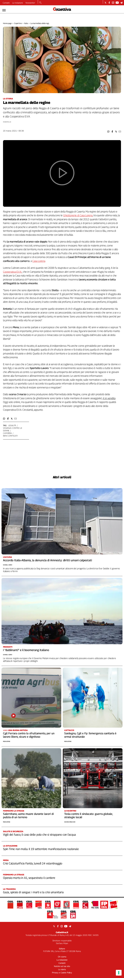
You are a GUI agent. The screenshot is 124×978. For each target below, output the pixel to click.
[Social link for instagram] (113, 3)
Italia (26, 23)
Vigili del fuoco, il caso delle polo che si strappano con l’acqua (39, 834)
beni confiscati (10, 435)
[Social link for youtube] (117, 3)
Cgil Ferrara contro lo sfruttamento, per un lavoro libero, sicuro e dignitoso (28, 735)
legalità (12, 425)
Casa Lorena (38, 261)
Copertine (18, 23)
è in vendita (109, 398)
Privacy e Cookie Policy (62, 972)
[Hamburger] (4, 10)
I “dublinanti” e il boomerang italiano (26, 650)
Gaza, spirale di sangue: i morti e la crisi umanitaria (33, 892)
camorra (7, 433)
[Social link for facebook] (109, 3)
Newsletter (30, 3)
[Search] (40, 3)
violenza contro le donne (12, 429)
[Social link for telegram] (121, 3)
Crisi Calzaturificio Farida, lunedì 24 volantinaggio (32, 863)
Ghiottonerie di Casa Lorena (78, 215)
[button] (108, 131)
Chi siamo (62, 956)
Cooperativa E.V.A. (12, 271)
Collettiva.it (62, 932)
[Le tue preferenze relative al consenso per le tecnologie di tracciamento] (119, 973)
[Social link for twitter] (105, 3)
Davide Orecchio (69, 822)
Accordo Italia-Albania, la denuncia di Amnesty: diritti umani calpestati (47, 560)
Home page (7, 23)
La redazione (17, 3)
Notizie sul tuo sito (62, 966)
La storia (62, 969)
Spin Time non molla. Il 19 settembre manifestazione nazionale (41, 849)
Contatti (6, 3)
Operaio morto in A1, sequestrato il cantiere (29, 877)
